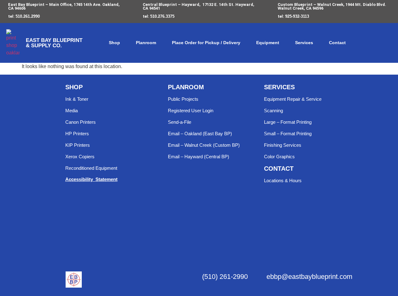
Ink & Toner (76, 99)
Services (304, 42)
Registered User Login (190, 110)
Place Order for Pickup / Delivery (206, 42)
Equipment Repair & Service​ (293, 99)
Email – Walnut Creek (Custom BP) (204, 145)
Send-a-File (179, 122)
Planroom (146, 42)
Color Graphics (279, 156)
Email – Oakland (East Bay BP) (200, 133)
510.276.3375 (162, 16)
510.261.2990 (28, 16)
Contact (337, 42)
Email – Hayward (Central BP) (198, 156)
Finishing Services (282, 145)
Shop (114, 42)
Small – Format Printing (288, 133)
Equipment (267, 42)
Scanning (273, 110)
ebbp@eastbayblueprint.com (309, 276)
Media (71, 110)
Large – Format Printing (288, 122)
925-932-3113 (297, 16)
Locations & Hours (283, 180)
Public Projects (183, 99)
